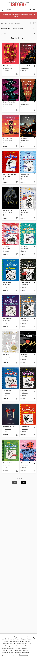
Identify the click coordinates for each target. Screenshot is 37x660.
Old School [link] (23, 391)
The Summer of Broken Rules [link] (27, 463)
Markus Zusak (8, 212)
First (15, 482)
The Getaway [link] (7, 282)
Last (23, 482)
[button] (31, 23)
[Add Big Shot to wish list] (34, 218)
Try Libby (5, 14)
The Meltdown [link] (7, 318)
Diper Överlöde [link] (25, 282)
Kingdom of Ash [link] (25, 138)
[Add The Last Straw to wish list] (17, 471)
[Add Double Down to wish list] (34, 435)
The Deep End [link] (24, 174)
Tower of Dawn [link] (7, 138)
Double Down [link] (24, 427)
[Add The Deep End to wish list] (34, 182)
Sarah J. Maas (8, 68)
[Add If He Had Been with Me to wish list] (17, 435)
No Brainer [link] (23, 246)
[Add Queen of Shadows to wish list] (34, 74)
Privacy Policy (19, 639)
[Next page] (24, 478)
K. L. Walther (25, 465)
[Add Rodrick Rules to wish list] (17, 399)
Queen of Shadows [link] (26, 66)
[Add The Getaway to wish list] (17, 291)
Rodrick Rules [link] (7, 391)
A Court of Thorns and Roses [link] (9, 66)
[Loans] (30, 10)
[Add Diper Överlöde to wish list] (34, 291)
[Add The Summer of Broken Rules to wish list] (34, 471)
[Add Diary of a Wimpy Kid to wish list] (17, 182)
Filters (4, 33)
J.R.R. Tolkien (25, 357)
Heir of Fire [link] (23, 102)
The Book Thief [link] (7, 210)
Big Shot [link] (23, 210)
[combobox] (14, 10)
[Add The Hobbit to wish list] (34, 363)
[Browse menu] (34, 9)
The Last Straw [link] (7, 463)
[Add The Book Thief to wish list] (17, 218)
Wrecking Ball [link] (24, 318)
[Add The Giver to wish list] (17, 363)
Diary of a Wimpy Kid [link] (9, 174)
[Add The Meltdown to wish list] (17, 327)
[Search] (2, 9)
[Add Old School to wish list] (34, 399)
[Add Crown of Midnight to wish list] (17, 110)
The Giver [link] (6, 354)
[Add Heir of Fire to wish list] (34, 110)
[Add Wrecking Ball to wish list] (34, 327)
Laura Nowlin (8, 429)
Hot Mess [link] (6, 246)
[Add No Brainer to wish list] (34, 254)
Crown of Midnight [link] (9, 102)
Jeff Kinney (7, 176)
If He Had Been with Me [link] (9, 427)
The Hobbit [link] (23, 354)
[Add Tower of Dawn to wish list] (17, 146)
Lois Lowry (7, 357)
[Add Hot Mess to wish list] (17, 254)
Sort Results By (6, 28)
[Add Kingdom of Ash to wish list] (34, 146)
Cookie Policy (23, 655)
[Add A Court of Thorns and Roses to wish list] (17, 74)
